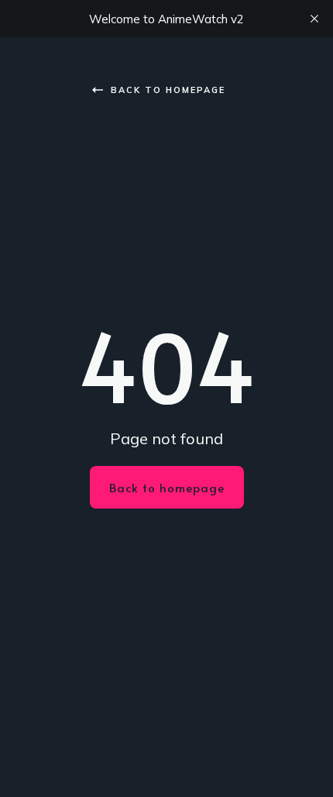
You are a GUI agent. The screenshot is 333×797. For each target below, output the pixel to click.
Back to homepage (168, 90)
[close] (314, 18)
